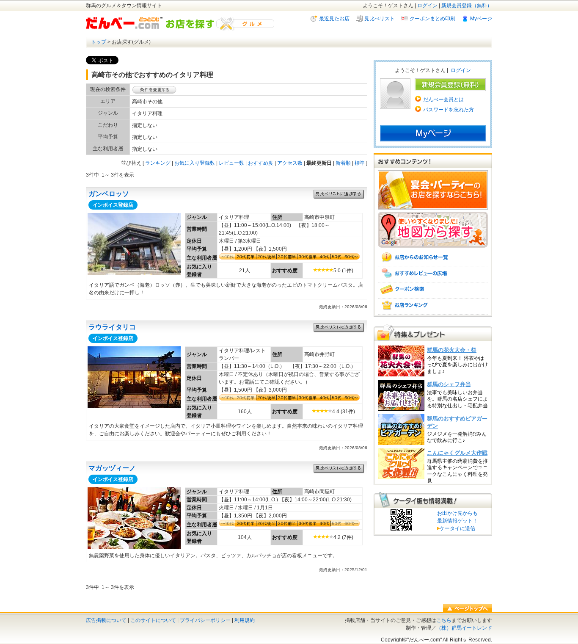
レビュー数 (231, 163)
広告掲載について (106, 620)
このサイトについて (153, 620)
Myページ (481, 19)
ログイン (427, 5)
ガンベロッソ (108, 193)
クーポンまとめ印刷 (432, 19)
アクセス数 (290, 163)
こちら (443, 620)
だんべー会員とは (443, 99)
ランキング (158, 163)
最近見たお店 (334, 19)
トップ (98, 42)
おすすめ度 (260, 163)
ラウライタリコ (112, 327)
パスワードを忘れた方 (448, 110)
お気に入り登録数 (194, 163)
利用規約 (244, 620)
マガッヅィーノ (112, 468)
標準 (360, 163)
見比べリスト (379, 19)
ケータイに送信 (456, 528)
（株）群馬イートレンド (464, 628)
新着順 (343, 163)
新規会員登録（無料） (466, 5)
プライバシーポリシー (205, 620)
